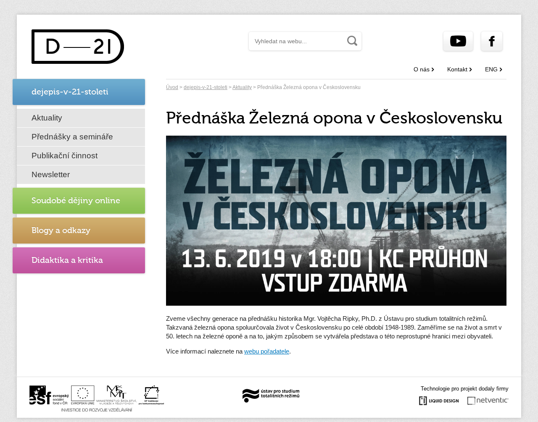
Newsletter (51, 174)
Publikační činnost (65, 155)
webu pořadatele (266, 351)
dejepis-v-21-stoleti (205, 87)
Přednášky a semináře (72, 136)
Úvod (172, 87)
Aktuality (47, 117)
